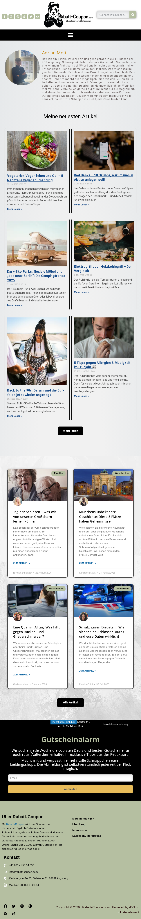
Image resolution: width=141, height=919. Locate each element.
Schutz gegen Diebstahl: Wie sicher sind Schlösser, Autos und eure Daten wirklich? (101, 632)
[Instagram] (11, 17)
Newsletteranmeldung (115, 724)
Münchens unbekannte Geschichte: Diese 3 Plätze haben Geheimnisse (100, 516)
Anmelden (70, 789)
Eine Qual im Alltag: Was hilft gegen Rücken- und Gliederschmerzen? (36, 632)
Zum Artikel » (21, 563)
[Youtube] (37, 17)
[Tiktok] (24, 17)
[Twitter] (31, 17)
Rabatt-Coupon (15, 824)
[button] (70, 35)
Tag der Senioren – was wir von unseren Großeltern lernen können (34, 516)
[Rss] (5, 913)
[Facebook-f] (5, 17)
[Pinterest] (18, 17)
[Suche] (133, 14)
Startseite (82, 722)
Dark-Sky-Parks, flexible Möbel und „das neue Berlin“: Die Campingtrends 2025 (36, 276)
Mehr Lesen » (14, 209)
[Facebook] (5, 906)
